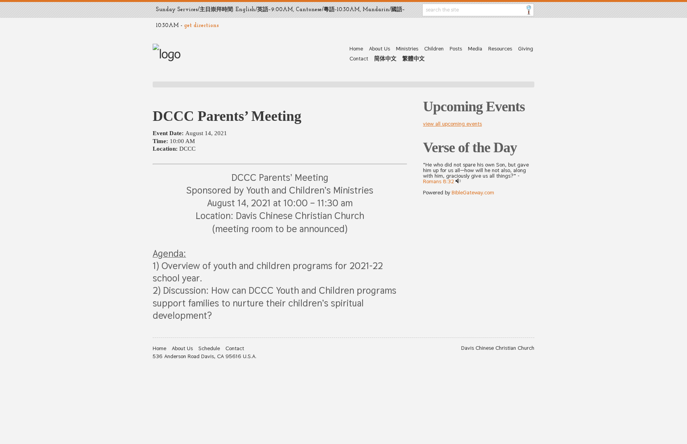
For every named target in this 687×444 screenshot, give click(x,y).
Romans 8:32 (438, 181)
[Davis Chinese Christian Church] (166, 54)
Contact (358, 58)
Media (475, 48)
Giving (525, 48)
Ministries (407, 48)
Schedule (209, 348)
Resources (500, 48)
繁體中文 (413, 58)
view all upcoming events (452, 123)
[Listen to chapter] (458, 181)
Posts (456, 48)
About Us (379, 48)
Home (356, 48)
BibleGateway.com (473, 192)
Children (434, 48)
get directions (201, 26)
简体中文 (385, 58)
